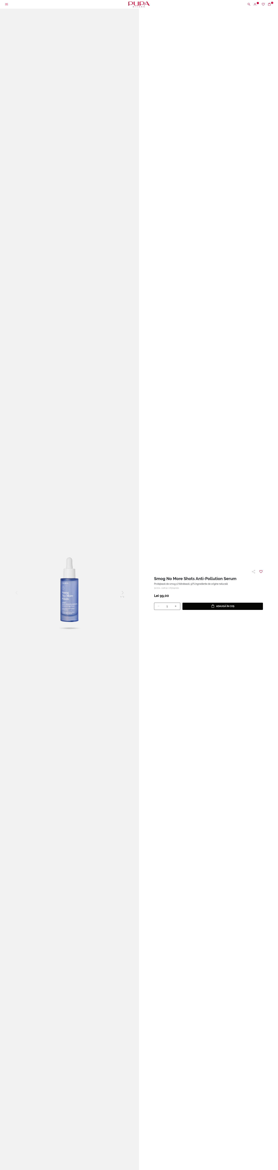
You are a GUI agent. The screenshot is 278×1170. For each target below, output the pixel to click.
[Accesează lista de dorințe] (263, 4)
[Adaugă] (176, 606)
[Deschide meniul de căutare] (249, 4)
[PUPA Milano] (139, 4)
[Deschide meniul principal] (6, 4)
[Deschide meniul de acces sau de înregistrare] (256, 4)
